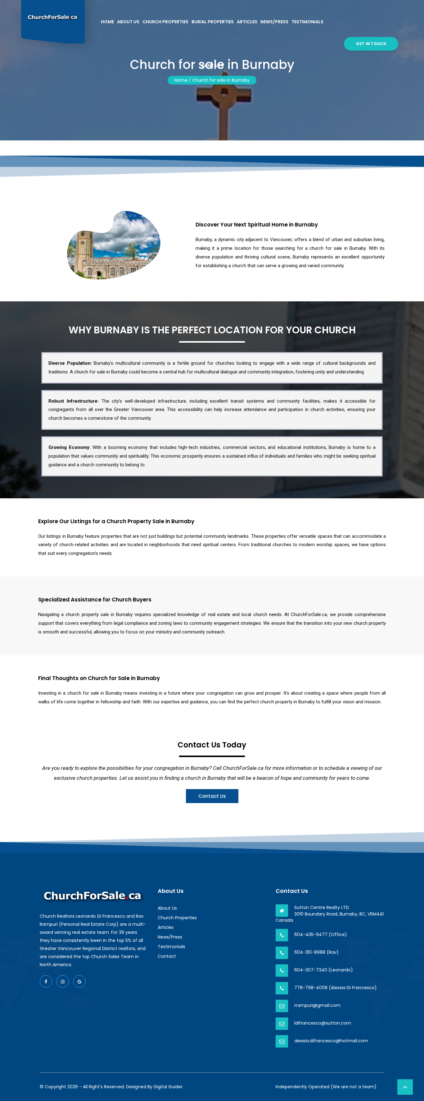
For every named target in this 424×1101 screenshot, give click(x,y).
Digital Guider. (168, 1087)
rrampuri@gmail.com (317, 1005)
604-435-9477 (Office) (320, 934)
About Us (128, 22)
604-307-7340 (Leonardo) (323, 970)
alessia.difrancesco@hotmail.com (331, 1041)
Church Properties (165, 22)
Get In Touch (371, 43)
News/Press (274, 22)
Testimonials (307, 22)
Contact (212, 65)
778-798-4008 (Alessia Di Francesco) (335, 988)
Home (107, 22)
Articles (247, 22)
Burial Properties (213, 22)
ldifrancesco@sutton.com (322, 1023)
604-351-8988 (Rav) (316, 952)
